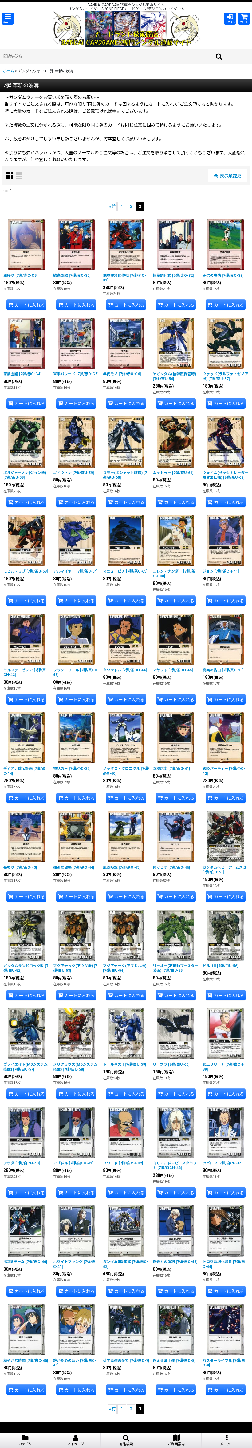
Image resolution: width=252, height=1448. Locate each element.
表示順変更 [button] (230, 175)
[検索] (219, 56)
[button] (8, 19)
